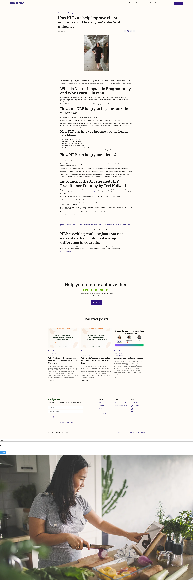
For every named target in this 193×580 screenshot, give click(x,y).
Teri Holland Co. (94, 191)
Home (99, 402)
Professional (101, 405)
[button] (156, 3)
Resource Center (102, 413)
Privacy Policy (121, 432)
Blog (137, 3)
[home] (17, 3)
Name (1, 440)
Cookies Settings (140, 432)
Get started (179, 4)
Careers (121, 405)
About (120, 402)
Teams (100, 408)
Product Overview (155, 3)
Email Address (4, 446)
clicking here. (88, 221)
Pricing (131, 3)
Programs (143, 3)
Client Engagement (65, 251)
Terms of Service (130, 432)
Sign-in (169, 4)
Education (100, 411)
